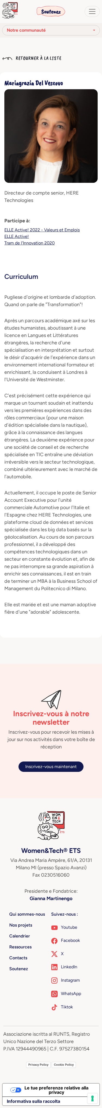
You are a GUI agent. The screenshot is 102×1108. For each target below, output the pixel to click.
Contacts (18, 957)
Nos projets (20, 925)
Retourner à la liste (37, 58)
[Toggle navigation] (92, 11)
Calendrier (19, 936)
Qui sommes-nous (27, 914)
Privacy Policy (38, 1065)
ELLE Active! (16, 236)
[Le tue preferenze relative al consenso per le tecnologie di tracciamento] (92, 1098)
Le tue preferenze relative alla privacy (56, 1090)
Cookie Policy (64, 1065)
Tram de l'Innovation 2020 (29, 243)
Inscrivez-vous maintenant (51, 766)
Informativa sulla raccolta (33, 1101)
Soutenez (51, 11)
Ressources (20, 946)
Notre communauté (26, 30)
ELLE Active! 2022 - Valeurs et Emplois (42, 229)
